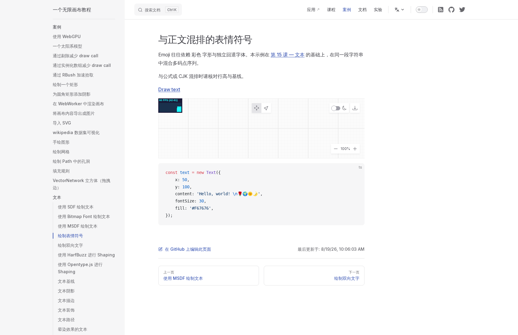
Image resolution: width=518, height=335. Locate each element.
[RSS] (440, 9)
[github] (451, 9)
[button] (84, 27)
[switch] (422, 9)
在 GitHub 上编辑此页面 (188, 249)
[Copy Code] (355, 173)
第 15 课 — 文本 (288, 55)
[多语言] (399, 9)
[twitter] (462, 9)
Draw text (169, 89)
